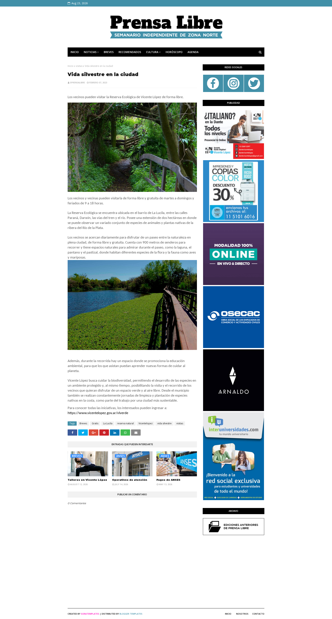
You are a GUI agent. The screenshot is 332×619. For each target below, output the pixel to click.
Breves (83, 423)
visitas (79, 66)
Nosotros (242, 613)
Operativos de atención (129, 479)
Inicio (70, 66)
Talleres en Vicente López (87, 479)
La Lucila (107, 423)
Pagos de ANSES (168, 479)
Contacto (258, 613)
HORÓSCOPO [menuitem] (174, 52)
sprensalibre (77, 82)
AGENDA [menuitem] (193, 52)
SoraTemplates (90, 613)
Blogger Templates (131, 613)
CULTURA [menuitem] (152, 52)
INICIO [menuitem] (75, 52)
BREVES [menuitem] (109, 52)
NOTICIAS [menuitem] (90, 52)
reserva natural (125, 423)
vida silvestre (164, 423)
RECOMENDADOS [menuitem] (130, 52)
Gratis (95, 423)
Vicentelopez (146, 423)
